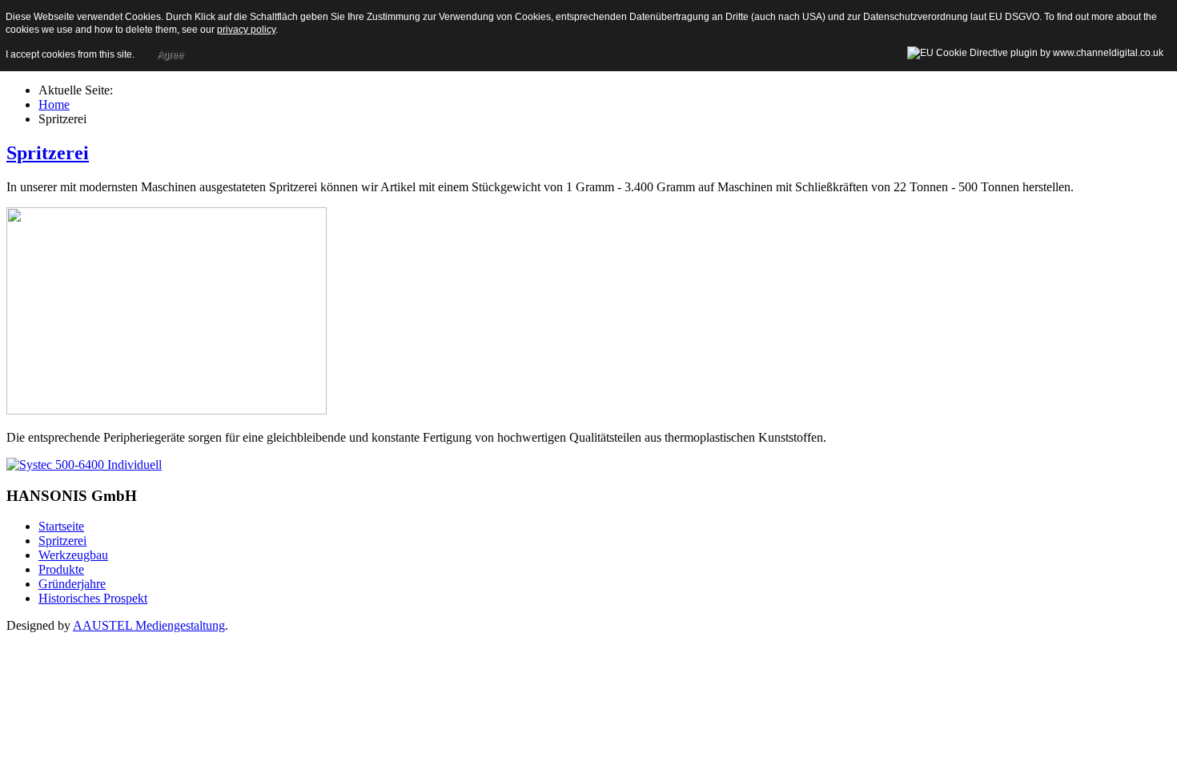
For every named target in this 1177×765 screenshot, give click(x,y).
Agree (170, 54)
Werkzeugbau (73, 555)
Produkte (61, 569)
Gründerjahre (72, 584)
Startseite (61, 526)
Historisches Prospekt (92, 598)
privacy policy (246, 29)
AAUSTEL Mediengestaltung (149, 625)
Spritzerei (47, 152)
